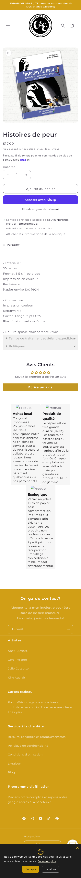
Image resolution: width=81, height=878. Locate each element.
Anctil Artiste (18, 651)
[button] (8, 25)
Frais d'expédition (13, 149)
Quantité (9, 166)
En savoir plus (47, 861)
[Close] (77, 848)
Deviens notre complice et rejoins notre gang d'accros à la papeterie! (37, 799)
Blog (11, 772)
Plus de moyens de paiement (40, 209)
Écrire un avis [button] (40, 387)
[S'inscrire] (68, 629)
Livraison (14, 763)
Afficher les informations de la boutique (35, 234)
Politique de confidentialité (28, 745)
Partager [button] (13, 244)
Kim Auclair (16, 677)
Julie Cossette (18, 668)
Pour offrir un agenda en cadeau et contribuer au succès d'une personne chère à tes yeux (40, 707)
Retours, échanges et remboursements (37, 737)
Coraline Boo (17, 659)
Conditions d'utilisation (25, 754)
